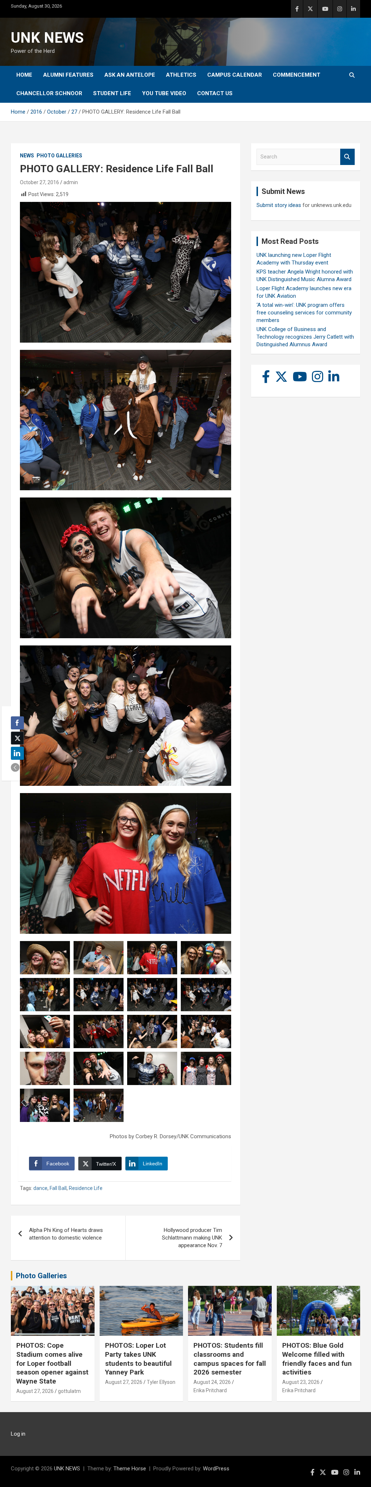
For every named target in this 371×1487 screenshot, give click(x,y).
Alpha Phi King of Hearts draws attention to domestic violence (66, 1234)
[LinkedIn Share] (17, 753)
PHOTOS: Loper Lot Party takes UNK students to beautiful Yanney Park (138, 1358)
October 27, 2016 (39, 182)
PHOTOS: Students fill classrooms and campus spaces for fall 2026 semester (229, 1358)
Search (347, 157)
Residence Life (86, 1188)
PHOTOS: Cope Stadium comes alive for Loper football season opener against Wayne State (52, 1363)
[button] (15, 767)
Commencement (296, 75)
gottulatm (69, 1391)
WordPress (216, 1468)
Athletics (181, 75)
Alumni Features (68, 75)
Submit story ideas (279, 205)
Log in (18, 1434)
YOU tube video (164, 93)
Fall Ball (58, 1188)
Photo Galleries (59, 155)
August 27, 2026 (35, 1391)
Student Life (112, 93)
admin (70, 182)
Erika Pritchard (210, 1390)
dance (40, 1188)
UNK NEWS (47, 37)
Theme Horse (129, 1468)
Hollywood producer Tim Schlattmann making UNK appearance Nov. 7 (192, 1238)
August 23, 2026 (301, 1382)
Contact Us (215, 93)
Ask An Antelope (129, 75)
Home (24, 75)
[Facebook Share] (17, 722)
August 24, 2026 (212, 1382)
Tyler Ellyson (161, 1382)
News (27, 155)
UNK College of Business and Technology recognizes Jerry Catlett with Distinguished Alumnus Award (305, 337)
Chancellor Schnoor (49, 93)
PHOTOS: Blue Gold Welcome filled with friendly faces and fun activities (317, 1358)
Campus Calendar (234, 75)
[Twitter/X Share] (17, 738)
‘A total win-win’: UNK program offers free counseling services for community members (304, 312)
